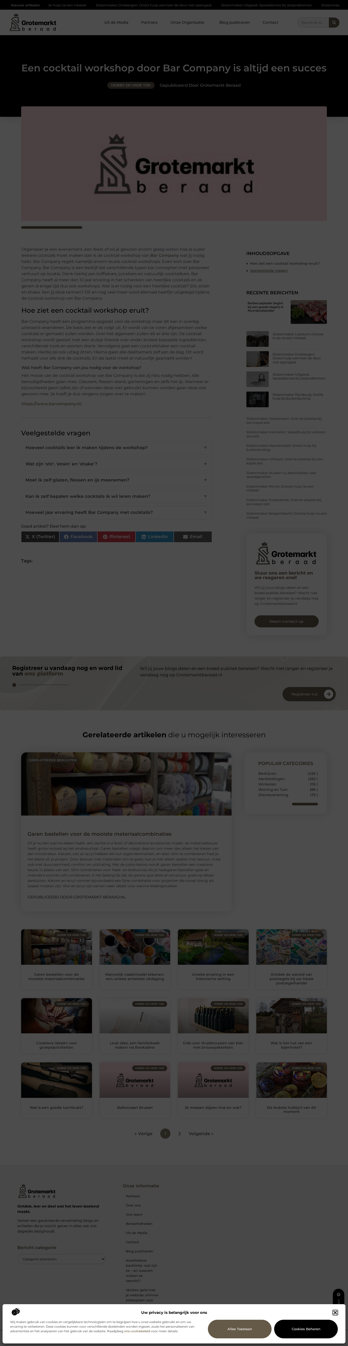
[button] (335, 1312)
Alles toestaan (239, 1329)
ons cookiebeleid (137, 1331)
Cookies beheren (306, 1329)
